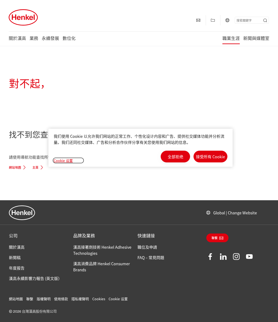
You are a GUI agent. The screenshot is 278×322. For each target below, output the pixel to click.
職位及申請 (147, 247)
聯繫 (215, 238)
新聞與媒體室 (256, 39)
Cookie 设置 (118, 298)
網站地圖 (15, 167)
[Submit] (265, 20)
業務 (34, 39)
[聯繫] (198, 20)
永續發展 (50, 39)
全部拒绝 (175, 156)
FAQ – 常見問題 (150, 257)
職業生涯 (231, 39)
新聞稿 (15, 257)
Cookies (98, 298)
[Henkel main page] (23, 17)
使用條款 (61, 298)
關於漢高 (17, 39)
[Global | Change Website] (227, 20)
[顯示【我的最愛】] (213, 20)
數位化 (69, 39)
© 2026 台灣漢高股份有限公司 (33, 311)
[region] (140, 148)
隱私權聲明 (80, 298)
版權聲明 (44, 298)
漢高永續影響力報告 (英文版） (35, 278)
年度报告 (17, 268)
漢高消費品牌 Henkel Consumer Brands (101, 266)
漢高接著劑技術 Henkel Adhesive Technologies (102, 250)
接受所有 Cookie (210, 156)
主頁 (35, 167)
